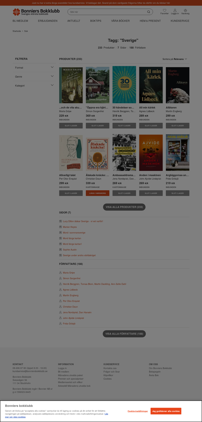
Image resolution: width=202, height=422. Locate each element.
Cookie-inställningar (138, 410)
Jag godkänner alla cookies (166, 410)
